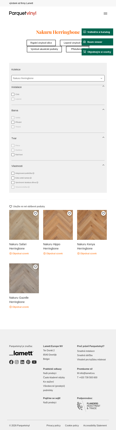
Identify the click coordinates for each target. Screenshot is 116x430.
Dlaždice (18, 150)
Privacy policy (54, 425)
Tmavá (18, 127)
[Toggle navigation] (105, 13)
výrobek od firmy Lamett (21, 3)
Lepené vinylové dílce (75, 43)
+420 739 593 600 (88, 377)
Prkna (17, 146)
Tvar (14, 138)
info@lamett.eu (87, 373)
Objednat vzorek (20, 253)
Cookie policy (72, 425)
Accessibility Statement (95, 425)
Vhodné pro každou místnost (91, 359)
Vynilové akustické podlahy (44, 49)
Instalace (16, 87)
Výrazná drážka (20, 186)
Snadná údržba (85, 355)
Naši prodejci (49, 373)
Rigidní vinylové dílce (41, 43)
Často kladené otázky (54, 377)
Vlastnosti (16, 166)
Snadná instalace (86, 351)
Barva (14, 110)
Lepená (18, 99)
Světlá (17, 118)
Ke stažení (48, 382)
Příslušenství (77, 49)
